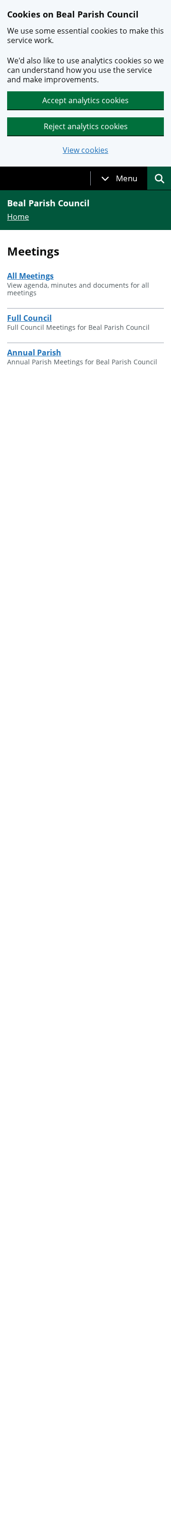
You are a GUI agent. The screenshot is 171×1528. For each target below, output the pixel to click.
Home (18, 217)
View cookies (85, 150)
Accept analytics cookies (85, 100)
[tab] (119, 178)
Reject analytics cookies (86, 126)
